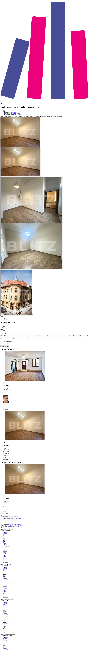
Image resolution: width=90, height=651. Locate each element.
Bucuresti (5, 533)
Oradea (4, 111)
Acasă (4, 110)
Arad (4, 540)
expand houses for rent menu (6, 616)
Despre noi (7, 525)
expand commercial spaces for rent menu (8, 634)
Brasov (4, 534)
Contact (10, 525)
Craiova (4, 539)
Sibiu (4, 536)
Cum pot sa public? (18, 524)
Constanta (5, 543)
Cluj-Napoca (5, 532)
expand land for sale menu (5, 564)
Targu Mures (5, 544)
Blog (21, 525)
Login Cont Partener (10, 524)
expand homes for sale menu (6, 546)
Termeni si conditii (6, 526)
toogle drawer (3, 1)
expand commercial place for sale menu (8, 581)
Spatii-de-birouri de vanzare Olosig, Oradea (11, 113)
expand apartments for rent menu (6, 599)
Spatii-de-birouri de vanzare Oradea (10, 112)
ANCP (11, 526)
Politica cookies (16, 526)
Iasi (3, 542)
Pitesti (4, 538)
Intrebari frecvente (15, 525)
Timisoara (5, 535)
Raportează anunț (5, 346)
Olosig (4, 330)
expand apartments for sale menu (6, 529)
